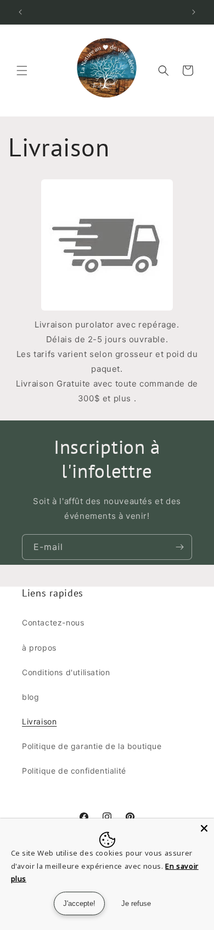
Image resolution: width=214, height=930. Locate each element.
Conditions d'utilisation (66, 672)
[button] (22, 71)
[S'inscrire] (179, 547)
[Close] (204, 828)
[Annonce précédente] (20, 12)
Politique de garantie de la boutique (92, 746)
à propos (39, 647)
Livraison (39, 721)
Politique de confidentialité (74, 770)
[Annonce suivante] (194, 12)
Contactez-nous (53, 622)
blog (30, 696)
